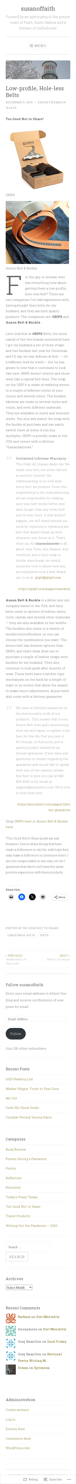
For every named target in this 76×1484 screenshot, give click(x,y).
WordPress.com (18, 1448)
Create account (17, 1410)
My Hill (11, 1098)
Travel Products (18, 1216)
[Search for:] (28, 1247)
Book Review (16, 1149)
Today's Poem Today (22, 1197)
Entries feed (15, 1429)
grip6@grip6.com (48, 577)
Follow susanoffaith (24, 984)
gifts (44, 935)
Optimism (42, 1368)
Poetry (11, 1168)
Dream (23, 1368)
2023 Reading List (19, 1079)
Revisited (13, 1187)
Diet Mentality (48, 1317)
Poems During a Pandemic (26, 1159)
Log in (10, 1419)
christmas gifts (21, 935)
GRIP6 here (23, 821)
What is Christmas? (58, 957)
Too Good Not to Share (40, 928)
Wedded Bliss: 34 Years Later (16, 959)
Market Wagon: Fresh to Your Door (32, 1089)
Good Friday (56, 1341)
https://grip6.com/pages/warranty (44, 589)
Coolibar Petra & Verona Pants (29, 1117)
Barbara (24, 1317)
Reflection (14, 1178)
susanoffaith (38, 8)
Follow (15, 1034)
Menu (40, 45)
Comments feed (18, 1438)
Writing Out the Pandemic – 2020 (31, 1225)
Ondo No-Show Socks (22, 1107)
